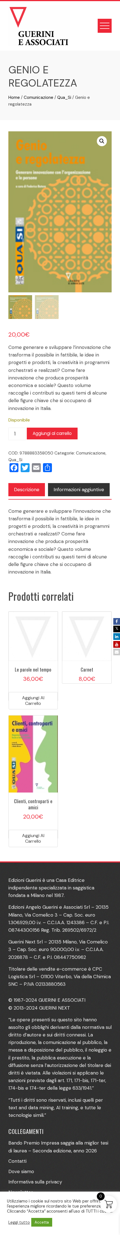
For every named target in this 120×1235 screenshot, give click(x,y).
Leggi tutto (19, 1222)
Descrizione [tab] (26, 489)
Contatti (17, 1161)
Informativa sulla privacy (35, 1182)
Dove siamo (21, 1171)
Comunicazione (38, 97)
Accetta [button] (42, 1222)
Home (14, 97)
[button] (102, 141)
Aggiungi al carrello (52, 433)
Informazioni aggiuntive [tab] (79, 489)
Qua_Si (64, 97)
